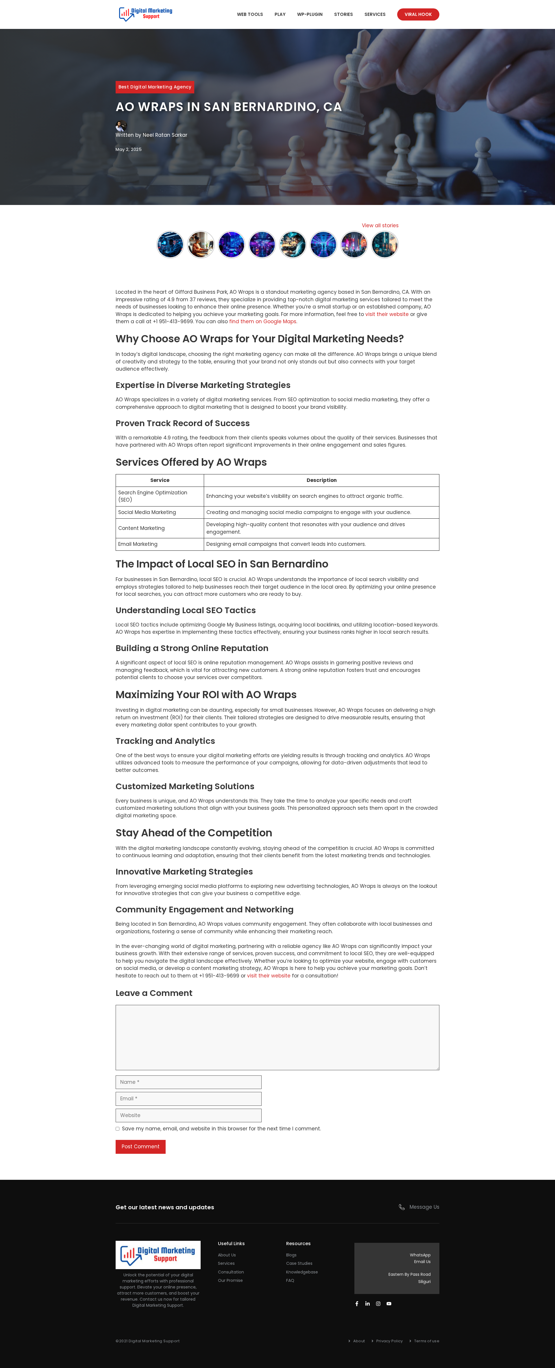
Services (375, 14)
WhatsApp (420, 1255)
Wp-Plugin (310, 14)
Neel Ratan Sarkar (165, 135)
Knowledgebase (302, 1272)
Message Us (424, 1207)
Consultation (231, 1272)
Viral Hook (418, 14)
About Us (227, 1255)
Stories (343, 14)
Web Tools (250, 14)
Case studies (299, 1263)
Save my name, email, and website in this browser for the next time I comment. (221, 1128)
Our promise (230, 1280)
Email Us (422, 1262)
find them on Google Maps (262, 321)
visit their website (387, 314)
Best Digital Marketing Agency (155, 87)
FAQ (290, 1280)
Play (280, 14)
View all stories (380, 225)
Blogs (291, 1255)
